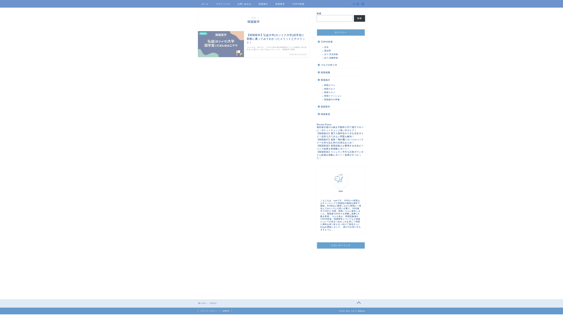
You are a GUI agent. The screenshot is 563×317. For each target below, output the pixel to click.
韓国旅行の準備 (332, 99)
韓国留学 (280, 4)
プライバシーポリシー (209, 311)
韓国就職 (325, 72)
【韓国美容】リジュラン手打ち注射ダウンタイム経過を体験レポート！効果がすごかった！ (340, 155)
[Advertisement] (341, 269)
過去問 (327, 51)
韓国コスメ (329, 92)
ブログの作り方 (329, 65)
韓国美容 (325, 114)
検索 (319, 13)
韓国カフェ (329, 85)
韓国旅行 (263, 4)
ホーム (205, 4)
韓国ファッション (333, 96)
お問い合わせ (244, 4)
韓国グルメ (329, 89)
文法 (326, 47)
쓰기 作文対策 (331, 54)
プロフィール (223, 4)
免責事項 (225, 311)
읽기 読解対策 (331, 58)
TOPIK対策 (298, 4)
